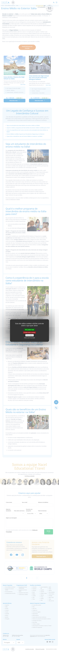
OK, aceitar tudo (29, 329)
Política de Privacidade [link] (29, 337)
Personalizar (29, 335)
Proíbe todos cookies (29, 332)
